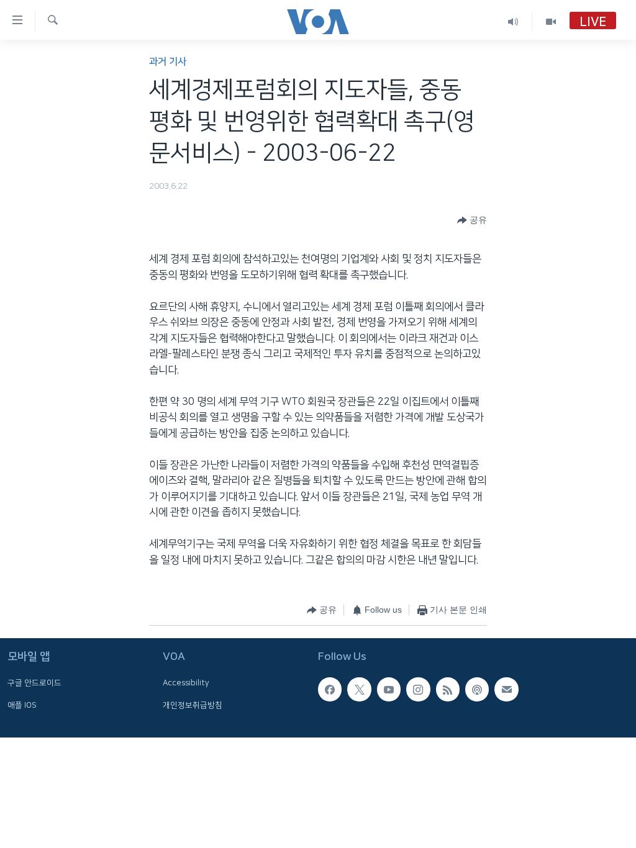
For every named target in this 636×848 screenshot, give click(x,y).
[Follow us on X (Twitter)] (359, 689)
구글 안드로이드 (34, 683)
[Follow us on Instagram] (418, 689)
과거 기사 (167, 61)
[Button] (472, 220)
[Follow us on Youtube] (389, 689)
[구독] (506, 689)
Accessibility (186, 683)
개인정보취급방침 (192, 705)
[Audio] (513, 21)
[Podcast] (477, 689)
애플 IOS (22, 705)
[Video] (551, 21)
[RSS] (448, 689)
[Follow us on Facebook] (330, 689)
